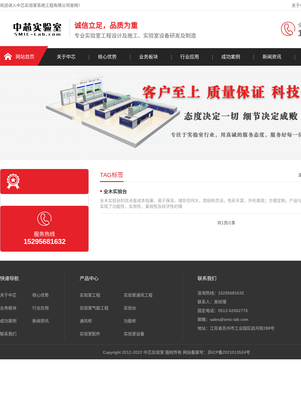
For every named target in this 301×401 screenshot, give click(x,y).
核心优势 (107, 56)
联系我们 (8, 333)
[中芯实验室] (33, 36)
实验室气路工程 (94, 308)
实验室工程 (90, 295)
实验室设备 (134, 333)
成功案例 (230, 56)
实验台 (130, 308)
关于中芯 (66, 56)
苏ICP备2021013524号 (229, 352)
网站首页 (25, 56)
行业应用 (189, 56)
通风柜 (86, 321)
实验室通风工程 (138, 295)
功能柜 (130, 321)
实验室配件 (90, 333)
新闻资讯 (271, 56)
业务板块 (148, 56)
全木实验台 (115, 191)
